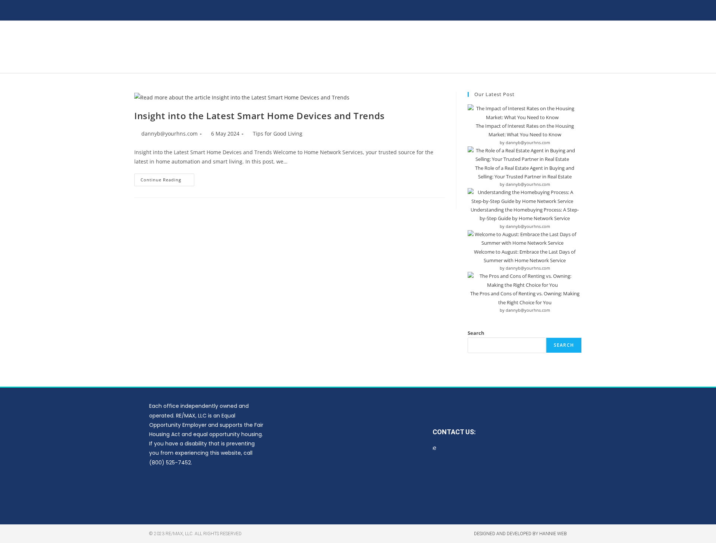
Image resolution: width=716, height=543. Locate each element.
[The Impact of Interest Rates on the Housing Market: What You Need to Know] (522, 113)
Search (476, 333)
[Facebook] (185, 490)
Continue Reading (167, 178)
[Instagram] (207, 490)
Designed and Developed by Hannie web (520, 533)
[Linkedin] (229, 490)
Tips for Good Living (277, 133)
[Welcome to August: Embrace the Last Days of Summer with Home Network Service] (522, 239)
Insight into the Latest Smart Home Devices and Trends (259, 115)
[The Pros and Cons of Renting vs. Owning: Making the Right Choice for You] (522, 280)
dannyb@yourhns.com (169, 133)
